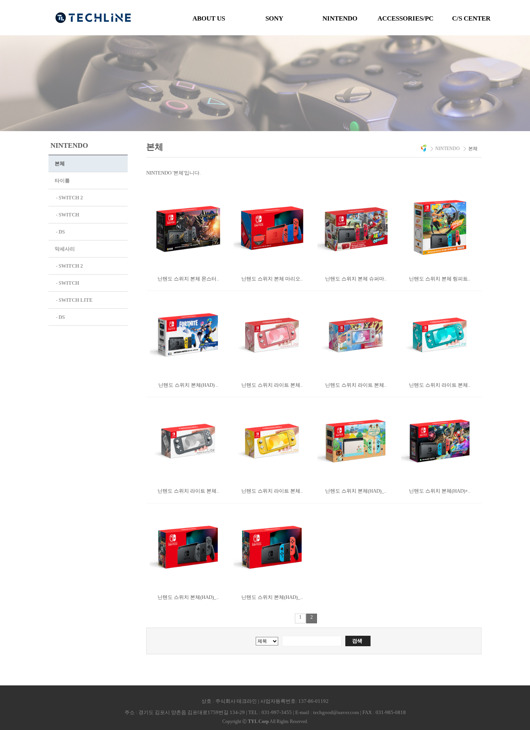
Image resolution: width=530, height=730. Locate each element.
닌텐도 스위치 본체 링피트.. (439, 279)
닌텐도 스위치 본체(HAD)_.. (355, 491)
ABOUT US (208, 18)
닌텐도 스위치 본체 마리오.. (272, 279)
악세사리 (65, 249)
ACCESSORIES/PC (405, 18)
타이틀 (62, 180)
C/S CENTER (471, 18)
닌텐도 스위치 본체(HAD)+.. (439, 491)
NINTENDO (339, 18)
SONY (274, 18)
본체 (60, 163)
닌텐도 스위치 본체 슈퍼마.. (355, 279)
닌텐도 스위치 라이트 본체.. (272, 385)
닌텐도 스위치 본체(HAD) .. (188, 385)
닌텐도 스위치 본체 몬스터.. (188, 279)
